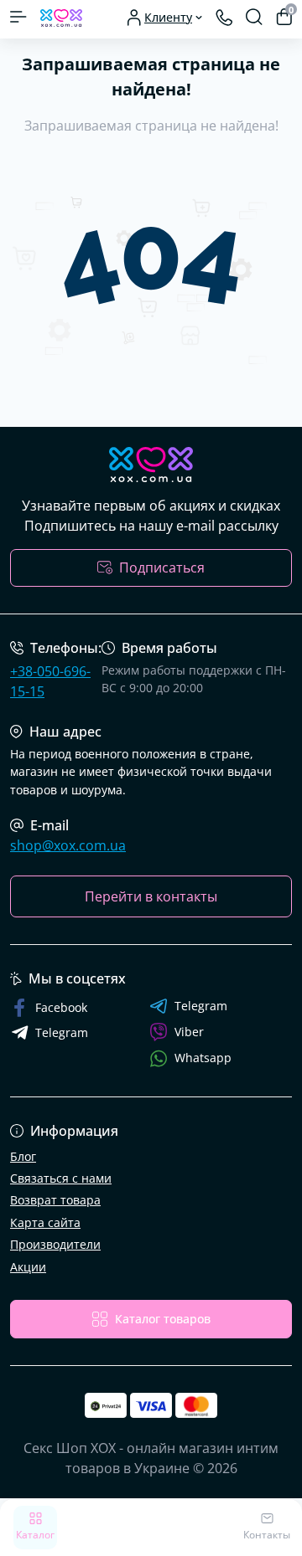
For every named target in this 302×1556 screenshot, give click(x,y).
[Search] (254, 16)
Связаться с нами (61, 1178)
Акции (28, 1267)
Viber (189, 1032)
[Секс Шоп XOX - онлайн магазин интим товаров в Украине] (151, 464)
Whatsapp (203, 1058)
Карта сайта (45, 1222)
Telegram (200, 1006)
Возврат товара (55, 1200)
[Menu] (18, 17)
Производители (55, 1244)
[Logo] (61, 17)
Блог (23, 1156)
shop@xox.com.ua (68, 845)
